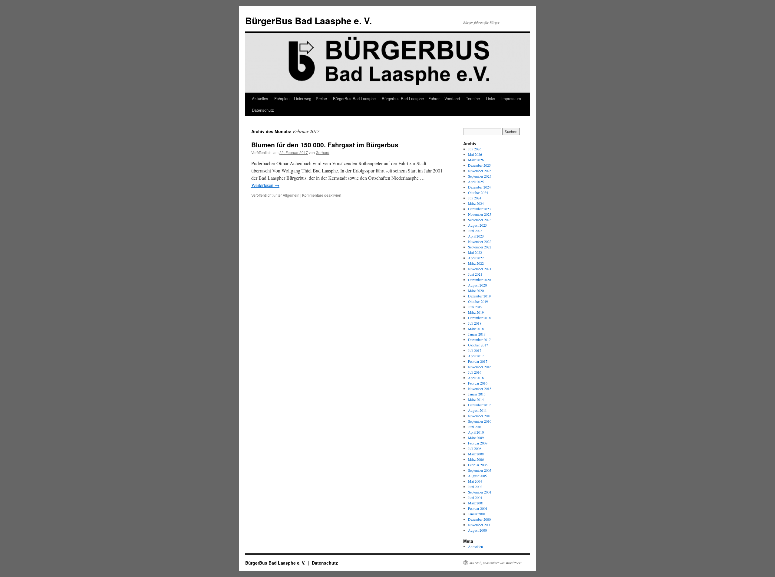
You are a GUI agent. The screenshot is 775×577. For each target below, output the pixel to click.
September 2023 (479, 219)
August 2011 (477, 410)
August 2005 (477, 475)
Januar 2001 (477, 513)
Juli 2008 (474, 448)
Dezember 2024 (479, 187)
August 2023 (477, 225)
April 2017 (476, 355)
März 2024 (476, 203)
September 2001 (479, 492)
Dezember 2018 (479, 317)
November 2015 (479, 388)
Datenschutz (263, 110)
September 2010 (479, 421)
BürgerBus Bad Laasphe (354, 98)
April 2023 (476, 236)
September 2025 (479, 176)
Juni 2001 (475, 497)
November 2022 (479, 241)
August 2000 (477, 530)
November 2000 (479, 524)
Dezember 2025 (479, 165)
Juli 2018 (474, 323)
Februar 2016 (477, 383)
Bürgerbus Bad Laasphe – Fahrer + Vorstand (421, 98)
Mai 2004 (475, 481)
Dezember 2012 (479, 404)
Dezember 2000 (479, 519)
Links (490, 98)
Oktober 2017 (478, 345)
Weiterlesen (265, 185)
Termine (473, 98)
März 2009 (476, 437)
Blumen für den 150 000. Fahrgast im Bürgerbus (324, 144)
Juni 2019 (475, 306)
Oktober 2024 (478, 192)
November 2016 (479, 366)
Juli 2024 (474, 197)
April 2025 (476, 181)
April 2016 (476, 377)
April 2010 (476, 432)
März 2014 (476, 399)
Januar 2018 (477, 334)
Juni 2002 (475, 486)
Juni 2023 (475, 230)
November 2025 (479, 170)
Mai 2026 (475, 154)
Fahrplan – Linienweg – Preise (300, 98)
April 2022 (476, 257)
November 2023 (479, 214)
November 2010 (479, 415)
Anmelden (475, 546)
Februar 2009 (477, 443)
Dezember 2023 (479, 208)
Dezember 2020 (479, 279)
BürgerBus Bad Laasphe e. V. (308, 20)
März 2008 (476, 453)
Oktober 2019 (478, 301)
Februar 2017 (477, 361)
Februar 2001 (477, 508)
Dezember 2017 (479, 339)
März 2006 (476, 459)
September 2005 (479, 470)
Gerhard (322, 152)
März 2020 (476, 290)
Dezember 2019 (479, 295)
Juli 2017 (474, 350)
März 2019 (476, 312)
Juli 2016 (474, 372)
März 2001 (476, 502)
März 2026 (476, 159)
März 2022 (476, 263)
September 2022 (479, 246)
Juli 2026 (474, 148)
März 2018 (476, 328)
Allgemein (291, 195)
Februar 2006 (477, 464)
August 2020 (477, 285)
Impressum (511, 98)
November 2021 (479, 268)
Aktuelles (260, 98)
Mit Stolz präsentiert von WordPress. (496, 562)
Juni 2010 (475, 426)
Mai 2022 (475, 252)
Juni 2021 (475, 274)
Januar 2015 (477, 394)
